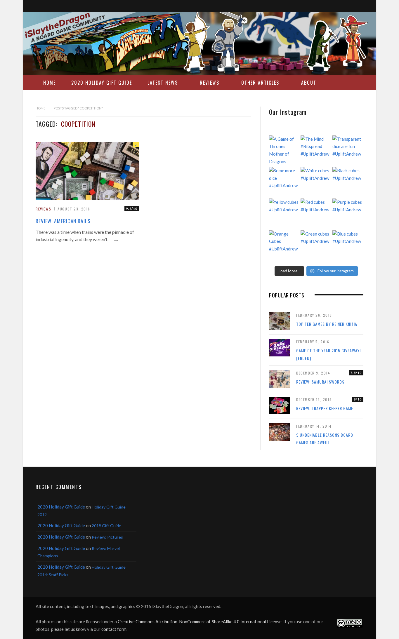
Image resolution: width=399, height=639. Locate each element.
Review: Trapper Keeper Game (324, 408)
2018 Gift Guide (106, 525)
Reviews (209, 82)
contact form (113, 629)
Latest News (163, 82)
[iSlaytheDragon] (199, 43)
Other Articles (260, 82)
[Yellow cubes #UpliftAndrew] (284, 214)
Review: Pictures (107, 536)
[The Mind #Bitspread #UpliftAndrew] (316, 150)
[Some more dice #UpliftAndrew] (284, 182)
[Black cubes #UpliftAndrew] (347, 182)
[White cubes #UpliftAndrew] (316, 182)
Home (49, 82)
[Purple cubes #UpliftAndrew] (347, 214)
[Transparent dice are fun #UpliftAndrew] (347, 150)
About (308, 82)
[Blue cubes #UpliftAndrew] (347, 245)
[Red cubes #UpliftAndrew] (316, 214)
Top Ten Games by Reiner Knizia (326, 324)
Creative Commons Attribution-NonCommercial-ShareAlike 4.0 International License (200, 621)
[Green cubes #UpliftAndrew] (316, 245)
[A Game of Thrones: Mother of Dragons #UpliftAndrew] (284, 150)
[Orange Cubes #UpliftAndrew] (284, 245)
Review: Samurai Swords (320, 382)
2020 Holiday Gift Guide (101, 82)
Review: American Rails (63, 221)
